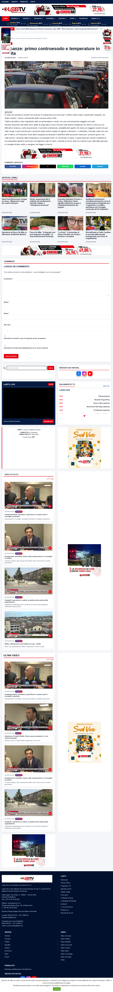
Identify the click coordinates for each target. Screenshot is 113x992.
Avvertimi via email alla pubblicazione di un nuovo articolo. (26, 348)
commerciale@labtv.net (14, 926)
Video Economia (66, 945)
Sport (72, 18)
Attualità (37, 18)
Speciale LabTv (66, 889)
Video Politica (65, 939)
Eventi (7, 957)
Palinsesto (83, 18)
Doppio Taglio (65, 892)
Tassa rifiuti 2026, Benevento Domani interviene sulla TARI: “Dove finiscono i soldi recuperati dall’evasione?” (57, 29)
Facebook (13, 166)
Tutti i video (50, 479)
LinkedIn (82, 166)
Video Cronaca (66, 936)
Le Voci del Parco (67, 907)
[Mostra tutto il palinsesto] (84, 416)
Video (63, 960)
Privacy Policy (65, 883)
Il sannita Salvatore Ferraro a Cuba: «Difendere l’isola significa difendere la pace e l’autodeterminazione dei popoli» (70, 203)
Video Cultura (65, 948)
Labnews (64, 904)
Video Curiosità (66, 957)
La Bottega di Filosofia (68, 901)
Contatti (14, 2)
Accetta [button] (56, 989)
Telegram (100, 166)
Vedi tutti (106, 386)
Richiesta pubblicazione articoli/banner (18, 969)
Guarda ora (48, 421)
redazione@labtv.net (9, 917)
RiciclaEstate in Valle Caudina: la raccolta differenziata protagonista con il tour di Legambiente (98, 235)
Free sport (64, 895)
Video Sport (65, 951)
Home (6, 18)
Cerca (32, 2)
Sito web (7, 325)
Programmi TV (66, 886)
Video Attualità (66, 942)
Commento (8, 279)
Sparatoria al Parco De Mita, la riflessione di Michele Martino (14, 233)
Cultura (61, 18)
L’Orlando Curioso (67, 898)
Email (6, 313)
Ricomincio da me (67, 913)
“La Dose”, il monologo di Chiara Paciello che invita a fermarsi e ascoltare (69, 234)
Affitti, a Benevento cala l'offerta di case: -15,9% (23, 644)
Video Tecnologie (67, 954)
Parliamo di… (65, 910)
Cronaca (14, 18)
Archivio (7, 936)
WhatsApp (65, 166)
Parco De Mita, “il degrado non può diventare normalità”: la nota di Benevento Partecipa (42, 234)
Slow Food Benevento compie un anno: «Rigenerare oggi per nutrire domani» (14, 201)
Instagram (30, 166)
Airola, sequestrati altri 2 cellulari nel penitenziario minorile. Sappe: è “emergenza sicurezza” (40, 202)
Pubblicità (24, 2)
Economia (50, 18)
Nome (6, 302)
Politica (26, 18)
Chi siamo (5, 2)
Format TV (95, 18)
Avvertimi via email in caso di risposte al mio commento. (25, 338)
